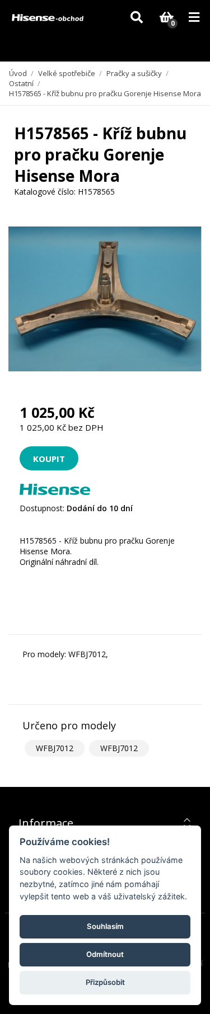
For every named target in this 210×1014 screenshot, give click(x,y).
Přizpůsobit (105, 982)
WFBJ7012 (54, 748)
